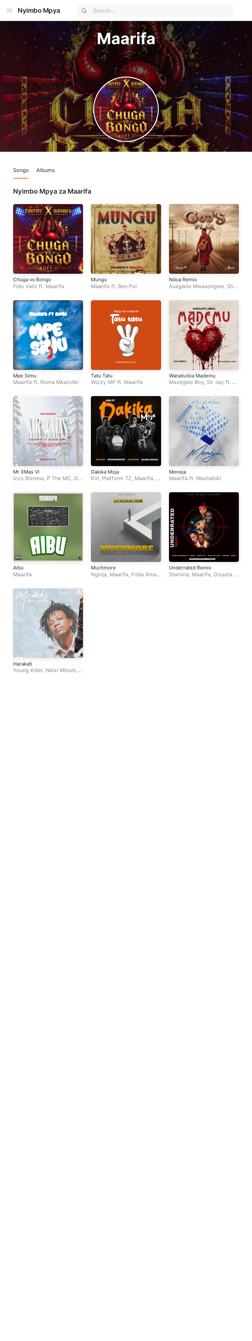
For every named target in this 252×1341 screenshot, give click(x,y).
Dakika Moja (105, 472)
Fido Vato (25, 286)
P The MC (59, 478)
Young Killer (28, 670)
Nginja (99, 574)
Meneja (177, 472)
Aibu (18, 568)
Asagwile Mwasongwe (196, 286)
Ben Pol (127, 286)
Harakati (22, 664)
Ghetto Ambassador (47, 481)
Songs (21, 170)
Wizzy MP (103, 382)
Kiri (95, 478)
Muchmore (103, 568)
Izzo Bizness (28, 478)
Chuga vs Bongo (32, 279)
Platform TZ (117, 478)
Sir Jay (215, 382)
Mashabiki (208, 478)
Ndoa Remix (183, 279)
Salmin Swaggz (125, 481)
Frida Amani (146, 574)
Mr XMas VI (26, 472)
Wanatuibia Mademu (192, 376)
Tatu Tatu (102, 376)
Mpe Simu (24, 376)
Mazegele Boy (186, 382)
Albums (45, 170)
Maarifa (55, 286)
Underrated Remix (190, 568)
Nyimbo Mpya (39, 10)
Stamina (179, 574)
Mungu (99, 279)
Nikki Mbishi (61, 670)
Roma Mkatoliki (59, 382)
